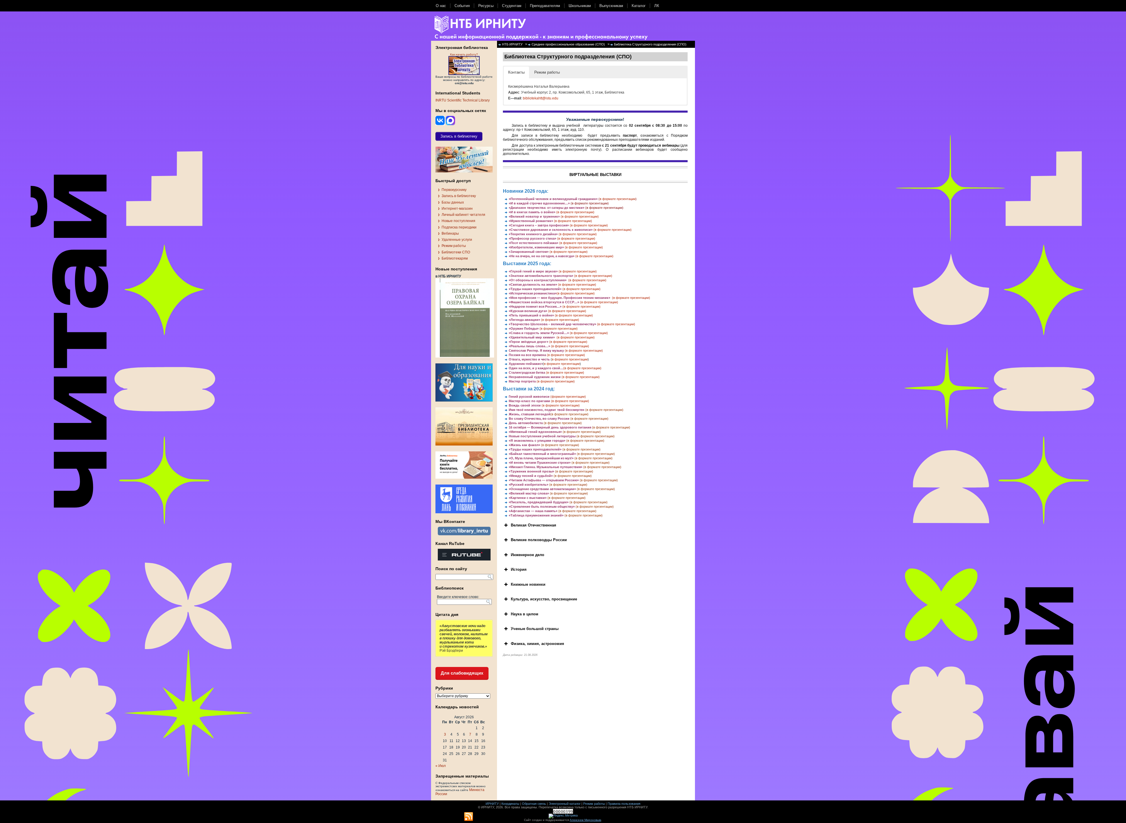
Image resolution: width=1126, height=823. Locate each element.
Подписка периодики (459, 227)
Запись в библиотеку (459, 196)
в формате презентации (617, 199)
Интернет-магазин (457, 208)
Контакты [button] (516, 72)
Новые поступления (458, 221)
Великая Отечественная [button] (533, 525)
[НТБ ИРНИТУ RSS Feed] (468, 817)
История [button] (519, 569)
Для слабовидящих (462, 672)
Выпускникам (611, 6)
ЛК (656, 6)
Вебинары (450, 233)
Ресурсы (486, 6)
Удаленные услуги (457, 240)
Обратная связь (534, 803)
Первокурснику (454, 190)
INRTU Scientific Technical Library (462, 100)
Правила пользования (624, 803)
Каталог (639, 6)
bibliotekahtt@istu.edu (540, 98)
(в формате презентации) (590, 203)
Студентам (511, 6)
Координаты (510, 803)
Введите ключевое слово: (458, 597)
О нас (441, 6)
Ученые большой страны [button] (535, 628)
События (462, 6)
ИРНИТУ (492, 803)
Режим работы (454, 246)
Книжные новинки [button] (528, 584)
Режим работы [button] (547, 72)
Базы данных (453, 202)
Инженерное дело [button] (527, 555)
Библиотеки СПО (456, 252)
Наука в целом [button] (524, 614)
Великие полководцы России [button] (539, 540)
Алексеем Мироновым (585, 820)
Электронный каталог (565, 803)
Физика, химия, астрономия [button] (537, 643)
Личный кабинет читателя (463, 215)
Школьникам (580, 6)
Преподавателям (545, 6)
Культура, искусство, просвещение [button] (544, 599)
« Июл (440, 766)
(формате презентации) (568, 396)
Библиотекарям (455, 258)
